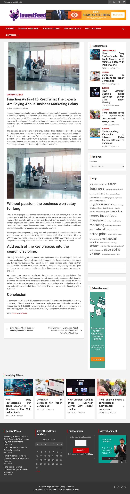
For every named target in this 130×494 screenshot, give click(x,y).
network (100, 229)
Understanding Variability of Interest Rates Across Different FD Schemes (113, 137)
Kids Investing (116, 221)
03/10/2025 (107, 106)
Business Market (51, 29)
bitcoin (112, 183)
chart (101, 193)
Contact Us (44, 487)
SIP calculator (94, 239)
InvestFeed (11, 35)
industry (94, 215)
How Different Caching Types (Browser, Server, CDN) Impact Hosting (113, 96)
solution (94, 242)
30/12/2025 (107, 84)
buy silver (93, 194)
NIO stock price (112, 230)
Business (10, 29)
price (103, 234)
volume (95, 254)
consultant (96, 197)
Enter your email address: (80, 445)
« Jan (37, 471)
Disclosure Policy (57, 487)
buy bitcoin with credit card (114, 189)
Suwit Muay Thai (105, 246)
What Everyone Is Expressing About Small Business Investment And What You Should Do (63, 330)
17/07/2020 (12, 109)
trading (116, 249)
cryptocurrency (101, 204)
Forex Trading (100, 212)
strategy (94, 245)
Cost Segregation (108, 198)
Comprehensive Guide (113, 194)
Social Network (93, 29)
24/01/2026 (107, 68)
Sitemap (70, 487)
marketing (23, 313)
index (121, 211)
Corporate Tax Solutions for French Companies (113, 77)
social (112, 238)
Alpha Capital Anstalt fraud (98, 184)
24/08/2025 (107, 146)
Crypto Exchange (118, 205)
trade (107, 249)
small (103, 238)
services (112, 234)
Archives (93, 161)
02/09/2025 (107, 125)
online (94, 234)
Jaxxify (109, 221)
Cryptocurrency (72, 29)
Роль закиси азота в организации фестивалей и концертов (113, 117)
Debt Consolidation (96, 208)
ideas (113, 211)
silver (120, 234)
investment (97, 220)
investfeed (108, 215)
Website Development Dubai (111, 254)
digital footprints (108, 208)
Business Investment (28, 29)
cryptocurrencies (100, 201)
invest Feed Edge (86, 454)
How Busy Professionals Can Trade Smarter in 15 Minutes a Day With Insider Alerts (113, 59)
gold (107, 212)
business (15, 313)
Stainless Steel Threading (108, 243)
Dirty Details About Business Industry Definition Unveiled (22, 329)
